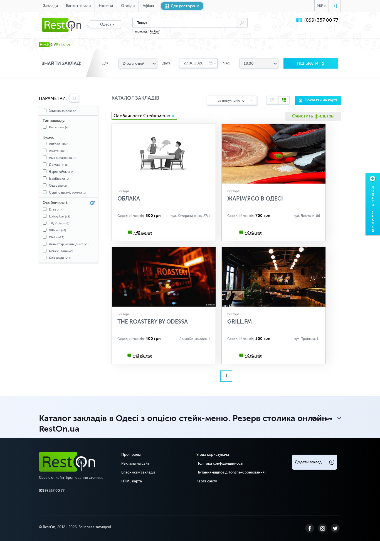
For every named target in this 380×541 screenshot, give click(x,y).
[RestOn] (47, 44)
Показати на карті (321, 100)
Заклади (50, 5)
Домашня (58, 165)
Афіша (148, 5)
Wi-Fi (56, 237)
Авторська (59, 144)
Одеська (58, 185)
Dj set (56, 209)
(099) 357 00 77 (321, 20)
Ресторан (58, 127)
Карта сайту (206, 481)
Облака (128, 198)
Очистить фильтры (313, 116)
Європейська (61, 172)
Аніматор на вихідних (68, 244)
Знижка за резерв (62, 111)
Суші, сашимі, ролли (67, 192)
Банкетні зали (78, 5)
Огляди (128, 5)
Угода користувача (212, 454)
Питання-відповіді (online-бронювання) (231, 472)
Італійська (59, 179)
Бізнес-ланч (61, 251)
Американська (62, 158)
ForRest (154, 31)
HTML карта (131, 481)
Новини (106, 5)
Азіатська (58, 151)
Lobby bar (59, 216)
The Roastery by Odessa (152, 321)
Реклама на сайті (135, 463)
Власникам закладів (138, 472)
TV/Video (59, 223)
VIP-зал (57, 230)
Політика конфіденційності (219, 463)
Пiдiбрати (308, 63)
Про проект (131, 454)
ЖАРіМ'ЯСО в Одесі (255, 198)
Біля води (60, 258)
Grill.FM (239, 321)
